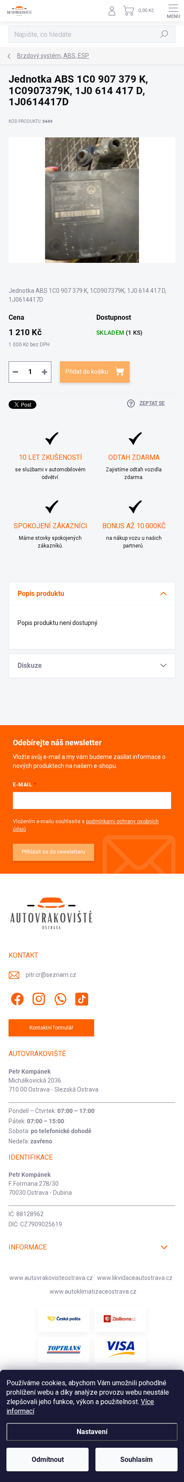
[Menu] (173, 10)
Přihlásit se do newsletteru (53, 852)
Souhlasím (136, 1459)
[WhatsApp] (58, 997)
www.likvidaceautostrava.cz (134, 1277)
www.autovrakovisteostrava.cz (51, 1277)
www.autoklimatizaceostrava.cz (93, 1291)
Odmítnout (48, 1459)
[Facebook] (16, 997)
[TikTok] (80, 997)
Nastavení (92, 1432)
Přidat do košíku (86, 371)
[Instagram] (37, 997)
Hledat (164, 34)
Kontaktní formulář (51, 1028)
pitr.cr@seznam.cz (51, 974)
